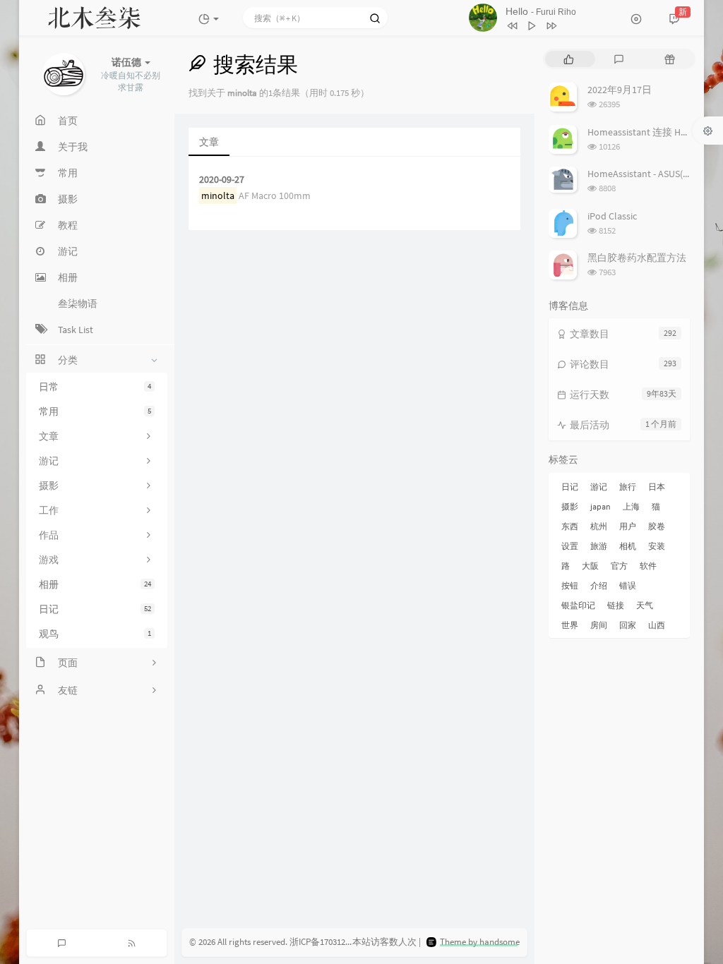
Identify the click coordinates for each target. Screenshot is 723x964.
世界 (569, 625)
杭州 (598, 526)
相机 (627, 546)
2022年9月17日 (619, 89)
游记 (598, 486)
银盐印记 (578, 605)
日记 (95, 609)
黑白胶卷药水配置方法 (636, 257)
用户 (627, 526)
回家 (627, 625)
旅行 (627, 486)
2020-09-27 (221, 179)
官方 (619, 565)
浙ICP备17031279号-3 (329, 942)
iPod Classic (612, 216)
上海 (631, 506)
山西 (656, 625)
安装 (656, 546)
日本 (656, 486)
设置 (569, 546)
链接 (615, 605)
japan (600, 506)
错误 (627, 585)
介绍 (598, 585)
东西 (569, 526)
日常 (95, 386)
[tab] (569, 58)
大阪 (590, 565)
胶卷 (656, 526)
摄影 (569, 506)
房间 (598, 625)
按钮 (569, 585)
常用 (95, 411)
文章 (209, 141)
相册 (95, 584)
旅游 (598, 546)
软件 (648, 565)
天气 (644, 605)
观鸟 (95, 633)
